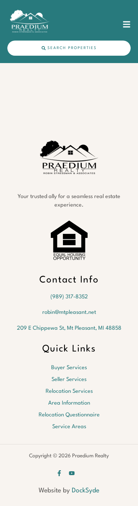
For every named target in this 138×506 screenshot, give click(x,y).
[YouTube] (72, 473)
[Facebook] (59, 473)
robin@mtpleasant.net (69, 312)
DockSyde (85, 491)
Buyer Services (69, 368)
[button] (126, 24)
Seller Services (69, 379)
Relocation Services (69, 391)
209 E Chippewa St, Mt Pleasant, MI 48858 (69, 328)
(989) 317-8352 (69, 297)
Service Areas (69, 427)
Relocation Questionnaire (69, 415)
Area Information (69, 403)
